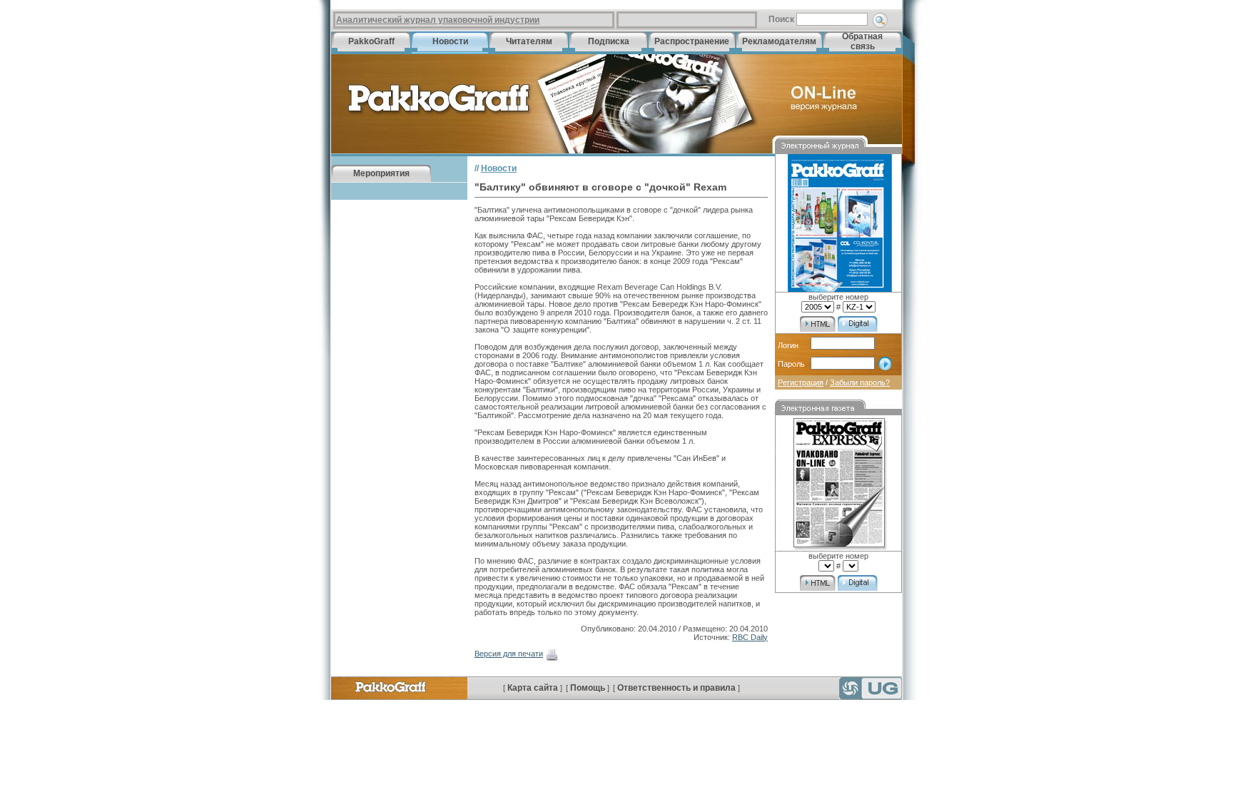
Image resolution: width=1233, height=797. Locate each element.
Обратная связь (862, 41)
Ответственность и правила (676, 688)
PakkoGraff (371, 41)
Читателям (529, 41)
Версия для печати (509, 653)
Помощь (587, 688)
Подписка (608, 41)
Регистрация (800, 382)
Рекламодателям (779, 41)
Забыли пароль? (860, 382)
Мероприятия (381, 173)
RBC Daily (750, 637)
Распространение (691, 41)
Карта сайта (532, 688)
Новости (450, 41)
